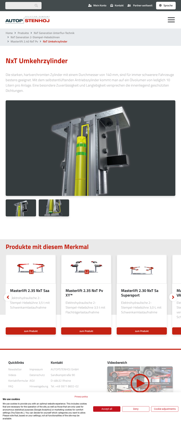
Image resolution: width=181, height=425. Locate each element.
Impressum (36, 369)
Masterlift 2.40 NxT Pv (24, 41)
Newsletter (15, 369)
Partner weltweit (142, 5)
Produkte (23, 33)
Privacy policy (81, 396)
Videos (12, 375)
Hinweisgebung (39, 386)
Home (9, 33)
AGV (32, 380)
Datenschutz (37, 375)
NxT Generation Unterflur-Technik (54, 33)
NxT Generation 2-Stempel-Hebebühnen (35, 37)
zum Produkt (31, 331)
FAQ (10, 386)
